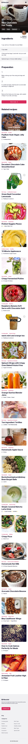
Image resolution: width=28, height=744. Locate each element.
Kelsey (5, 452)
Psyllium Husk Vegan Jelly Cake (13, 136)
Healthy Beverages (12, 192)
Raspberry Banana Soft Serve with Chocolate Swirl (13, 307)
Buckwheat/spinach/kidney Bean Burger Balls (13, 478)
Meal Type (9, 19)
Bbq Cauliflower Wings (11, 618)
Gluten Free (21, 29)
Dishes (3, 723)
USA (10, 673)
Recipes (3, 19)
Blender (11, 303)
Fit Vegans (5, 650)
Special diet (4, 132)
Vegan (8, 29)
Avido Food (6, 538)
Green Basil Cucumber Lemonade (11, 195)
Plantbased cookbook (8, 198)
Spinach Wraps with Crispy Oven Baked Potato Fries (13, 364)
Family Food (4, 726)
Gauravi (5, 593)
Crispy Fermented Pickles (13, 278)
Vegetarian (14, 29)
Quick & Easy (12, 333)
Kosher (10, 132)
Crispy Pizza (7, 536)
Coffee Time (16, 19)
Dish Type (4, 192)
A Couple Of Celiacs (8, 280)
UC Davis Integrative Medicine (10, 566)
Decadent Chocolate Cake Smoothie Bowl (13, 165)
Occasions (4, 730)
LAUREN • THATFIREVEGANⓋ (10, 424)
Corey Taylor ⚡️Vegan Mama (10, 620)
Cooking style (5, 303)
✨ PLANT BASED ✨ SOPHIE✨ (10, 511)
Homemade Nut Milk (10, 564)
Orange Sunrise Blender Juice (12, 394)
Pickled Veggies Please (12, 224)
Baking (10, 534)
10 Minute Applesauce (11, 251)
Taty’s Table (6, 169)
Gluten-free (11, 616)
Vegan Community (7, 367)
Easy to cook (17, 723)
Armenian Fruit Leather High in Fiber (14, 677)
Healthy (12, 249)
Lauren (4, 481)
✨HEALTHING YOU (7, 226)
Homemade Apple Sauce (12, 450)
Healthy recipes (5, 249)
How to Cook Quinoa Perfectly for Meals (10, 647)
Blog (3, 715)
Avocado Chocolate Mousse (14, 591)
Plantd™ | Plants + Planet (8, 397)
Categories (4, 718)
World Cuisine (5, 673)
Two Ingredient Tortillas (12, 422)
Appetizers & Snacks (12, 360)
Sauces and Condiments (13, 561)
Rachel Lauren (6, 310)
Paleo (3, 29)
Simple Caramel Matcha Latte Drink (12, 508)
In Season (4, 728)
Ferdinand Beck (7, 139)
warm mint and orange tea (13, 335)
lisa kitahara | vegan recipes (9, 253)
